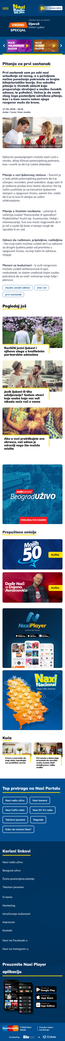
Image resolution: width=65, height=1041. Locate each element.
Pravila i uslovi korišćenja (46, 1028)
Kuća (7, 738)
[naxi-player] (32, 638)
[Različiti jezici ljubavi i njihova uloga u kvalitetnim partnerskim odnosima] (32, 332)
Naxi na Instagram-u (15, 948)
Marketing (8, 905)
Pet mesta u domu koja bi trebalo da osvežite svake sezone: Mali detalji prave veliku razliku (47, 763)
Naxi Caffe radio (15, 810)
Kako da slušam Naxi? (18, 829)
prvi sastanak (13, 294)
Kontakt (7, 930)
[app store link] (46, 997)
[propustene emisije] (32, 554)
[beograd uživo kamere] (32, 494)
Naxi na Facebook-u (15, 940)
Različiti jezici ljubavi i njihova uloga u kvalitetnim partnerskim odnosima (24, 351)
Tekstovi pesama (15, 819)
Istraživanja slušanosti (16, 913)
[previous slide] (4, 45)
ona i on (41, 287)
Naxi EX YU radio (43, 810)
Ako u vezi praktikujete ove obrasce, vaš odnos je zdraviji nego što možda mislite (24, 443)
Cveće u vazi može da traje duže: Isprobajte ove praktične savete (15, 760)
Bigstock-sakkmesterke (50, 146)
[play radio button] (50, 8)
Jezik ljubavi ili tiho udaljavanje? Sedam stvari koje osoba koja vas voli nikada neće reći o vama (24, 396)
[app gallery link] (46, 1005)
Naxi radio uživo (14, 800)
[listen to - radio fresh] (19, 45)
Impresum (8, 922)
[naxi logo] (19, 8)
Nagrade (38, 819)
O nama (7, 897)
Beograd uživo (11, 870)
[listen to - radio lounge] (46, 45)
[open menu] (5, 8)
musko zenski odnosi (17, 287)
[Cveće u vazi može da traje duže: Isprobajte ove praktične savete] (17, 750)
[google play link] (46, 989)
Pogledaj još (14, 305)
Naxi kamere (39, 800)
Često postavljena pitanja (18, 878)
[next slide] (61, 45)
